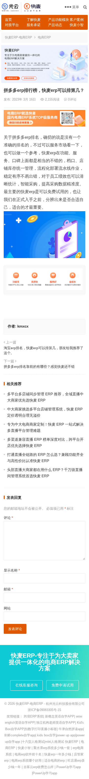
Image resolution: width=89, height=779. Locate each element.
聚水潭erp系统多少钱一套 (51, 748)
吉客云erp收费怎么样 (38, 767)
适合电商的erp (54, 760)
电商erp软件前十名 (28, 754)
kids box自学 (46, 735)
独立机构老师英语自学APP (55, 722)
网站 (7, 608)
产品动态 (55, 25)
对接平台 (12, 25)
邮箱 (8, 589)
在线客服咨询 (26, 685)
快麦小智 (77, 25)
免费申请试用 (62, 685)
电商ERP (44, 37)
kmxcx (22, 326)
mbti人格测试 (54, 742)
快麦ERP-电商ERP (18, 37)
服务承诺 (34, 25)
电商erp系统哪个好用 (26, 760)
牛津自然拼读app (71, 729)
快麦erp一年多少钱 (57, 754)
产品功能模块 (57, 20)
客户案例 (77, 20)
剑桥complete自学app (19, 735)
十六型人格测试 (33, 742)
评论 (8, 518)
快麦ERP (71, 742)
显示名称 (12, 570)
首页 (8, 20)
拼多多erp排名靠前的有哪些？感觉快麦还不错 (39, 367)
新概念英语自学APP (59, 716)
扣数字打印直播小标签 (41, 729)
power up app (65, 735)
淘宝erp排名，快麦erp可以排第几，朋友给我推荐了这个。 (43, 350)
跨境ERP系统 (33, 716)
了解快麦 (34, 20)
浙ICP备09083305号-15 (44, 710)
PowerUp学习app (68, 767)
